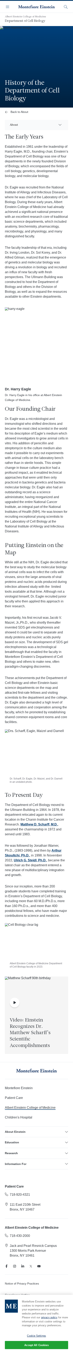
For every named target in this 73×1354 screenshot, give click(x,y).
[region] (36, 1324)
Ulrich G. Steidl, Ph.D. (30, 860)
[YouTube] (39, 1266)
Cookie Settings (36, 1335)
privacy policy (49, 1317)
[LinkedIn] (22, 1266)
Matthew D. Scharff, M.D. (39, 824)
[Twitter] (30, 1266)
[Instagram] (14, 1266)
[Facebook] (6, 1266)
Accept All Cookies (36, 1345)
